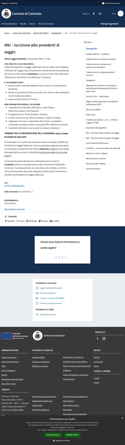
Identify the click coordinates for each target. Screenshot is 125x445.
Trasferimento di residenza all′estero (101, 59)
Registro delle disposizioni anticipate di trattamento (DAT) (102, 103)
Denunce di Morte (93, 109)
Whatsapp (33, 220)
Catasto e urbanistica (41, 361)
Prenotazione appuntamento (44, 396)
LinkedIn (55, 220)
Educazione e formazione (73, 357)
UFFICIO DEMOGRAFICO (14, 185)
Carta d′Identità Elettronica (97, 143)
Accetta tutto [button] (53, 435)
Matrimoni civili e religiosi (96, 153)
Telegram (44, 220)
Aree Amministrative (10, 361)
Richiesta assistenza (40, 409)
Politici (4, 374)
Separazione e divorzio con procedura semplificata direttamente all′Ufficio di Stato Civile (101, 88)
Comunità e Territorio (22, 33)
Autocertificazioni (93, 168)
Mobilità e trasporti (40, 366)
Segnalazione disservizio (42, 400)
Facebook (11, 220)
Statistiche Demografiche (96, 127)
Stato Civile (90, 114)
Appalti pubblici (38, 357)
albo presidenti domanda (14, 209)
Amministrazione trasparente (75, 396)
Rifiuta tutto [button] (72, 435)
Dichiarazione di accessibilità (75, 414)
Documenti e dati (8, 383)
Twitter (22, 220)
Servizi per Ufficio (41, 33)
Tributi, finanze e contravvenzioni (77, 366)
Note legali (67, 409)
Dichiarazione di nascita (96, 158)
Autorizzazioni (69, 379)
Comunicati (98, 361)
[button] (62, 440)
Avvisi (96, 366)
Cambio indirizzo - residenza (97, 53)
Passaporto (90, 80)
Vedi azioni (88, 42)
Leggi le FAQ (37, 405)
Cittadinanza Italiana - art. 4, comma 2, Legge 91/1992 (102, 121)
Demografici (57, 33)
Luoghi (96, 378)
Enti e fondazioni (8, 370)
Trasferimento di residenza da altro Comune (100, 74)
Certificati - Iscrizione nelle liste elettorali (103, 148)
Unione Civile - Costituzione (97, 96)
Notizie (97, 357)
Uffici (3, 366)
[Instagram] (98, 13)
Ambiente (67, 370)
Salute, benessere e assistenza (75, 374)
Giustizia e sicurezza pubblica (75, 361)
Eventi (96, 382)
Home (6, 33)
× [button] (122, 418)
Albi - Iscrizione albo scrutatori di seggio (102, 138)
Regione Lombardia (9, 3)
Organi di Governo (8, 357)
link (86, 430)
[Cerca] (121, 13)
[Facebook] (92, 13)
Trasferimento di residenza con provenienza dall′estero (98, 66)
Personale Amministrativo (12, 379)
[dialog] (62, 430)
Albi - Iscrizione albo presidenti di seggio (102, 132)
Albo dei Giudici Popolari (96, 163)
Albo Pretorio (68, 400)
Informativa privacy (71, 405)
